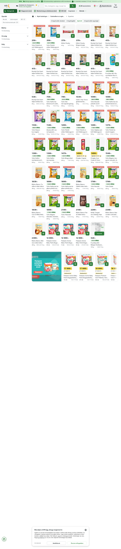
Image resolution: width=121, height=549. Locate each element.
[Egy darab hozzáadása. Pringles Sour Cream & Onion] (102, 149)
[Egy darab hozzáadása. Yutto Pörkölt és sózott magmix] (117, 120)
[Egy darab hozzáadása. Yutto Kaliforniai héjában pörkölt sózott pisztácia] (58, 177)
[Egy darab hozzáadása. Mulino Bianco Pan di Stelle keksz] (87, 205)
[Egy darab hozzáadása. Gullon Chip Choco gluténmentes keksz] (87, 92)
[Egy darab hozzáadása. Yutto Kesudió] (102, 177)
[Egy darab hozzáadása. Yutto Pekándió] (73, 205)
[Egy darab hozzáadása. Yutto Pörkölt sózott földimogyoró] (43, 36)
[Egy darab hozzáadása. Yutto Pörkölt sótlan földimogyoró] (58, 36)
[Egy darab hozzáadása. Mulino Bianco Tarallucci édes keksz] (43, 177)
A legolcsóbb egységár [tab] (91, 21)
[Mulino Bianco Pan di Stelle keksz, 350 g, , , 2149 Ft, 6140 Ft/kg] (83, 201)
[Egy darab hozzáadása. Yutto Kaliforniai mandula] (58, 149)
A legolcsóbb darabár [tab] (58, 21)
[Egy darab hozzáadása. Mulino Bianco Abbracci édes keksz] (43, 233)
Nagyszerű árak (26, 11)
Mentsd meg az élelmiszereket (47, 11)
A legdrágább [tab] (71, 21)
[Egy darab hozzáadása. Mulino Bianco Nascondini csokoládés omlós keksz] (117, 205)
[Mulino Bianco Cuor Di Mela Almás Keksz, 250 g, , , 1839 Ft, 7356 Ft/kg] (39, 201)
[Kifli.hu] (33, 16)
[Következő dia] (113, 260)
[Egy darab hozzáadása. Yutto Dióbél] (117, 177)
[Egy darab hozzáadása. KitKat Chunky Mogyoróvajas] (87, 36)
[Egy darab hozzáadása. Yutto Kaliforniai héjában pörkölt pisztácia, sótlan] (73, 177)
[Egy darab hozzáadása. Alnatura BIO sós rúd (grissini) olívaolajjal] (58, 120)
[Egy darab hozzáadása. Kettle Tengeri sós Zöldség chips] (102, 205)
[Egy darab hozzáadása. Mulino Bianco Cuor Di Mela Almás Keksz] (43, 205)
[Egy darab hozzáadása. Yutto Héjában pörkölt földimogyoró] (102, 120)
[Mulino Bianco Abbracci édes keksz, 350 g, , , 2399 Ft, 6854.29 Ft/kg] (39, 229)
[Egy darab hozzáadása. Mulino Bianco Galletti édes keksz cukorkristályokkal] (87, 177)
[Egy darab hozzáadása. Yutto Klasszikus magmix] (43, 120)
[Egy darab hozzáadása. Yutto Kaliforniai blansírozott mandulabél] (43, 149)
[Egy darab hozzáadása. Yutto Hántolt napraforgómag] (73, 92)
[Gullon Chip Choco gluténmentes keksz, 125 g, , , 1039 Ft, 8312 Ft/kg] (83, 88)
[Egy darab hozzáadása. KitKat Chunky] (73, 36)
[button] (105, 5)
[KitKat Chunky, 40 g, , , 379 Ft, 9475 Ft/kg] (68, 31)
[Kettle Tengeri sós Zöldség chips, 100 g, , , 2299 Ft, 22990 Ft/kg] (98, 201)
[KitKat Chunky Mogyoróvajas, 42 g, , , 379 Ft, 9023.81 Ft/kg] (83, 31)
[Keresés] (73, 6)
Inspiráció (71, 11)
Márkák (81, 11)
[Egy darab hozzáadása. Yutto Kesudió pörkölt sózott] (102, 92)
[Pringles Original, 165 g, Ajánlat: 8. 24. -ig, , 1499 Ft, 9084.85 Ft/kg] (83, 144)
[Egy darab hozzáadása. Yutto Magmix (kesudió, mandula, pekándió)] (58, 205)
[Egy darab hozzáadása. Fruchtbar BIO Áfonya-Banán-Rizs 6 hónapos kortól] (117, 64)
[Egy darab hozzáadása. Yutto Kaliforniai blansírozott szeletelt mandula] (58, 92)
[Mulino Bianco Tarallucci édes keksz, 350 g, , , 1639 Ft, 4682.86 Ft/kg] (39, 173)
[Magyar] (95, 6)
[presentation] (46, 266)
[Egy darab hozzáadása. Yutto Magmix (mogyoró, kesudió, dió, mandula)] (117, 149)
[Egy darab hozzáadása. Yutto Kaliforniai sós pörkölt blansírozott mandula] (117, 92)
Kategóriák (10, 11)
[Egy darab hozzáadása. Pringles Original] (87, 149)
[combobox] (57, 6)
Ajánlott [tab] (79, 21)
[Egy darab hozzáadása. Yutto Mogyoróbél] (73, 149)
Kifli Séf (63, 11)
